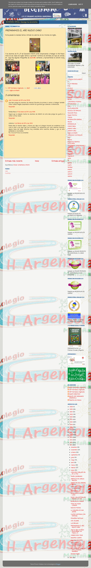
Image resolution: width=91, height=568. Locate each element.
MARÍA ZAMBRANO (76, 476)
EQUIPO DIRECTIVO (74, 394)
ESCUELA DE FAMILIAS (74, 111)
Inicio (37, 161)
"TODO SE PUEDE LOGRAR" (76, 504)
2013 (71, 440)
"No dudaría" (74, 491)
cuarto (70, 165)
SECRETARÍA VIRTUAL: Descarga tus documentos (21, 22)
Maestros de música (75, 400)
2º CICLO (70, 88)
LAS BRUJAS (74, 523)
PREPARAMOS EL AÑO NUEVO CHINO (77, 526)
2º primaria (71, 91)
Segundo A (71, 154)
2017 (71, 430)
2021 (71, 420)
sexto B (70, 174)
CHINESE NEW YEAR (77, 535)
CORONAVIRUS (72, 104)
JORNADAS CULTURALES (75, 135)
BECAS (70, 99)
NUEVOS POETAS (76, 508)
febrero (73, 468)
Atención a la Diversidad (75, 97)
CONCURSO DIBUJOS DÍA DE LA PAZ (78, 473)
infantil (70, 170)
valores (70, 176)
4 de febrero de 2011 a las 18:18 (23, 123)
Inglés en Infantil (14, 91)
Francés (70, 117)
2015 (71, 435)
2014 (71, 437)
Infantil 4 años (72, 129)
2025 (71, 409)
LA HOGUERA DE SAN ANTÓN (77, 511)
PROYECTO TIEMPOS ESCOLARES (74, 142)
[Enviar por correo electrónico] (34, 88)
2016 (71, 432)
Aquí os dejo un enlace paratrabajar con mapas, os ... (77, 531)
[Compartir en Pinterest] (40, 88)
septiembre (74, 455)
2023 (71, 414)
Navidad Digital (75, 554)
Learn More (72, 4)
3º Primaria (71, 93)
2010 (71, 558)
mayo (73, 460)
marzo (73, 465)
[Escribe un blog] (36, 88)
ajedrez (70, 163)
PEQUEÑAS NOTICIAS (77, 518)
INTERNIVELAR (72, 124)
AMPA (69, 95)
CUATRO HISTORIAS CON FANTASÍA (78, 515)
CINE (6, 171)
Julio (10, 100)
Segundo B (71, 156)
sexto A (70, 172)
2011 (71, 445)
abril (72, 463)
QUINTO (70, 152)
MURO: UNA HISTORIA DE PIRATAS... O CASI (78, 498)
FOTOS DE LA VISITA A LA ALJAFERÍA (77, 487)
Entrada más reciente (13, 161)
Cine (69, 106)
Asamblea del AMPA (77, 540)
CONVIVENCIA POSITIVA (74, 102)
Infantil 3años (72, 126)
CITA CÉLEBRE (75, 521)
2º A (69, 86)
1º (68, 82)
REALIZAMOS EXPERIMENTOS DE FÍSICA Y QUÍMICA (77, 544)
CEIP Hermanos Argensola (76, 390)
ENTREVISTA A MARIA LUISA (77, 494)
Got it (80, 4)
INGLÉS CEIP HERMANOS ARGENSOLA (76, 397)
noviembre (74, 450)
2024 (71, 412)
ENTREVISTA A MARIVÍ (77, 501)
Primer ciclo (71, 149)
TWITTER (7, 173)
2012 (71, 442)
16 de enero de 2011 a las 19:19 (26, 112)
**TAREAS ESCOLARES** (75, 79)
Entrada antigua (58, 161)
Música (70, 140)
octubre (73, 452)
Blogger (58, 564)
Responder (12, 107)
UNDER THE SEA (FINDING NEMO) (78, 483)
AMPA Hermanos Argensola (77, 387)
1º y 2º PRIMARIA (72, 84)
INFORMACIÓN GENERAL (75, 120)
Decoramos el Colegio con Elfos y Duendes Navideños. (78, 549)
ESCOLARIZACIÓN (73, 108)
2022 (71, 417)
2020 (71, 422)
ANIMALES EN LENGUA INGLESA (77, 479)
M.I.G (69, 137)
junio (72, 457)
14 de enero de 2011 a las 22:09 (21, 100)
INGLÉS (70, 122)
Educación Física (72, 113)
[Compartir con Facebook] (38, 88)
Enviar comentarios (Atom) (22, 165)
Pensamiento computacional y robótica (76, 146)
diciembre (74, 447)
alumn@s (33, 58)
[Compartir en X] (37, 88)
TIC (68, 161)
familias (70, 167)
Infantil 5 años (72, 131)
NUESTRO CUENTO (76, 538)
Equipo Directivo (72, 115)
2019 (71, 425)
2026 (71, 407)
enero (73, 470)
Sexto (69, 158)
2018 (71, 427)
